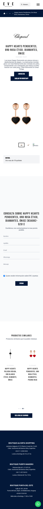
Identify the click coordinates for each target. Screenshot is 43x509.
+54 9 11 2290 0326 (21, 451)
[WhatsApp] (38, 504)
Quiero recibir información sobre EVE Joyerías (22, 276)
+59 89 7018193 (21, 493)
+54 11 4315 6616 (21, 472)
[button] (21, 145)
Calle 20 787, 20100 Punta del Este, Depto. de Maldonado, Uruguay (21, 489)
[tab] (18, 408)
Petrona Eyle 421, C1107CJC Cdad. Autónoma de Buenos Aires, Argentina (21, 468)
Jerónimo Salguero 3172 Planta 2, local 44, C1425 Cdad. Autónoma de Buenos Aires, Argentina (21, 447)
